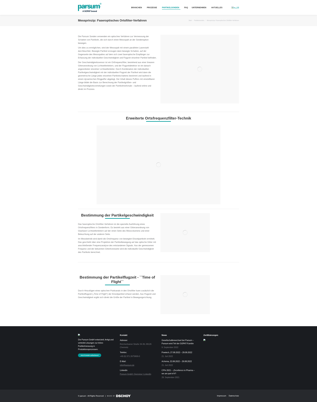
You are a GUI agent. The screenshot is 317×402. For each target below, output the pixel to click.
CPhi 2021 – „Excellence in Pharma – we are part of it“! (178, 372)
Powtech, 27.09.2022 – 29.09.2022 (177, 352)
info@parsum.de (127, 365)
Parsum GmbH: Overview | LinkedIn (135, 374)
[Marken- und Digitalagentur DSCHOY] (119, 396)
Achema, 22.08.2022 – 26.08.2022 (177, 361)
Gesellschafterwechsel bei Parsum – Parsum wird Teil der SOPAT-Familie (178, 342)
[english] (235, 7)
